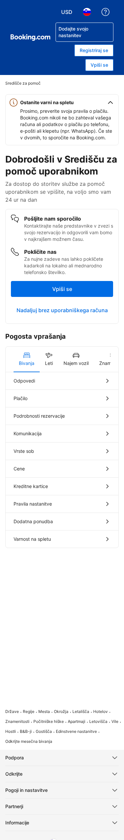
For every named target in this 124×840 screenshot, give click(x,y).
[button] (62, 102)
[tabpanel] (62, 460)
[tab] (27, 359)
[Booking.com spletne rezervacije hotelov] (30, 37)
